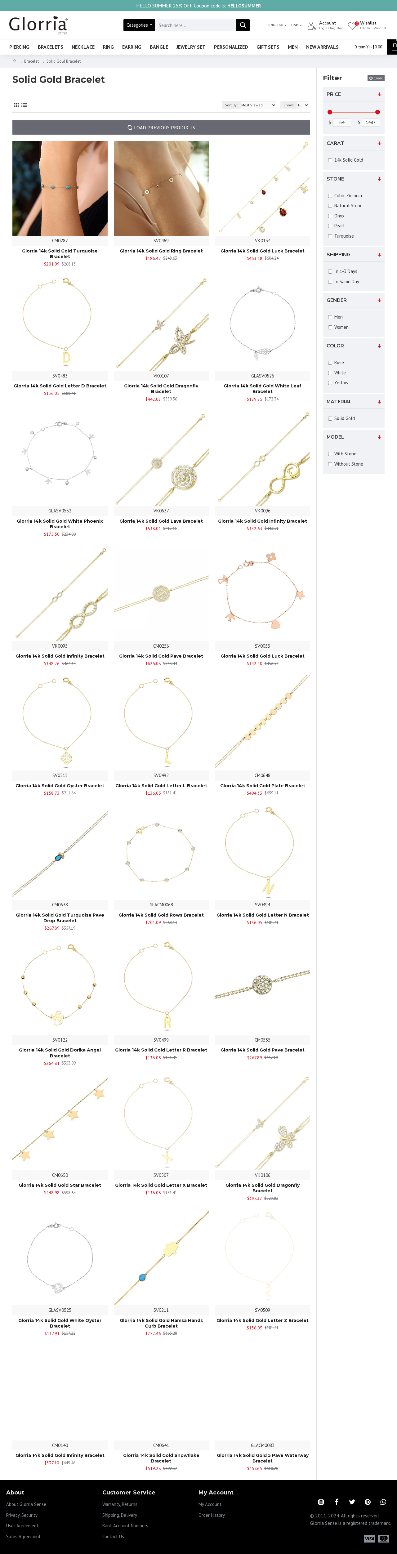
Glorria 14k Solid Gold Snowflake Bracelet (161, 1458)
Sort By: (231, 105)
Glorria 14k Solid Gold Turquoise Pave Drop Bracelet (60, 917)
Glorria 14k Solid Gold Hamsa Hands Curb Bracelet (161, 1323)
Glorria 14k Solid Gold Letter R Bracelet (161, 1050)
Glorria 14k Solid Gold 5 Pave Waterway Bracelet (263, 1458)
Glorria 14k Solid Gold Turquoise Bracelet (60, 253)
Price (334, 94)
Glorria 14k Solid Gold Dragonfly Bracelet (161, 388)
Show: (288, 105)
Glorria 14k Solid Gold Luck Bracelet (263, 251)
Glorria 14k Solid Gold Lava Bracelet (161, 521)
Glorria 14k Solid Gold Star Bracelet (60, 1185)
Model (335, 437)
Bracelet (31, 61)
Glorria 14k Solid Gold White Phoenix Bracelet (60, 523)
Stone (335, 179)
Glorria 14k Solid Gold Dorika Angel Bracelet (60, 1052)
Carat (335, 143)
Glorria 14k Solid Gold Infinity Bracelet (262, 521)
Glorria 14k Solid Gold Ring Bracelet (161, 251)
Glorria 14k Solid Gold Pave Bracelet (161, 656)
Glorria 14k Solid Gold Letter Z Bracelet (262, 1320)
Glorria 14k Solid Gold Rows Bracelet (161, 915)
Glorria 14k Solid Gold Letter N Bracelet (262, 915)
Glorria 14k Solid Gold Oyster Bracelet (60, 785)
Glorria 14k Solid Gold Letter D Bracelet (60, 386)
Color (335, 345)
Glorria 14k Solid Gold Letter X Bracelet (161, 1185)
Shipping (338, 254)
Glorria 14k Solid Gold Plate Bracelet (262, 785)
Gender (337, 300)
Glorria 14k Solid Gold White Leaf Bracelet (262, 388)
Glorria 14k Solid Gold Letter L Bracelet (161, 785)
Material (339, 401)
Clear (378, 78)
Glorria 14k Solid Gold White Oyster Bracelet (59, 1323)
